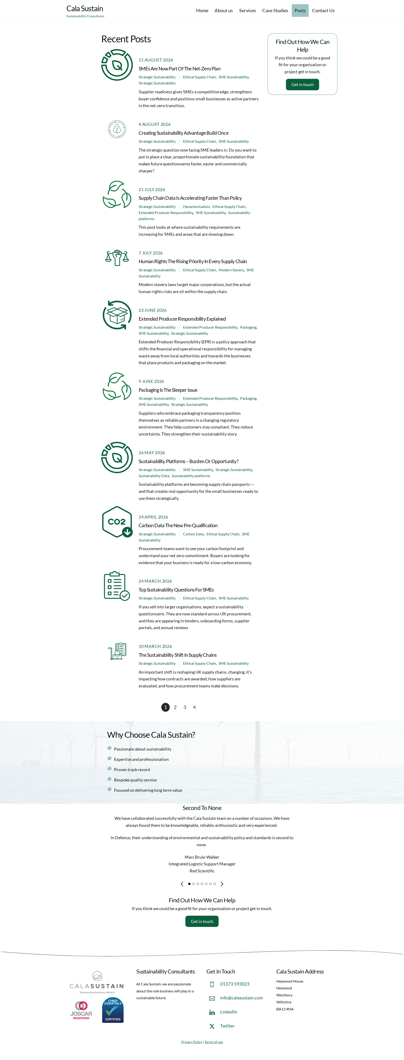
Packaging (248, 327)
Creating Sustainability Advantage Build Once (183, 133)
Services (247, 10)
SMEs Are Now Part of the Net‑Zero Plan (179, 68)
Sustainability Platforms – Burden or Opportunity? (188, 461)
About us (224, 10)
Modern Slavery (231, 270)
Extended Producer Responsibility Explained (182, 319)
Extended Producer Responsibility (166, 212)
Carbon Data (193, 534)
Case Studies (275, 10)
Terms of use (214, 1042)
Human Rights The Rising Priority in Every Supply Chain (193, 261)
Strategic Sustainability (157, 77)
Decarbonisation (196, 206)
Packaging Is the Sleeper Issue (168, 390)
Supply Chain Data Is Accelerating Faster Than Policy (190, 198)
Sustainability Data (154, 475)
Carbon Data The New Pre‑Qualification (178, 525)
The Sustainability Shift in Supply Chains (177, 655)
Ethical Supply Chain (199, 77)
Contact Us (323, 10)
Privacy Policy (191, 1042)
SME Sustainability (234, 77)
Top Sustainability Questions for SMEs (176, 589)
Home (202, 10)
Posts (300, 10)
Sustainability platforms (191, 475)
